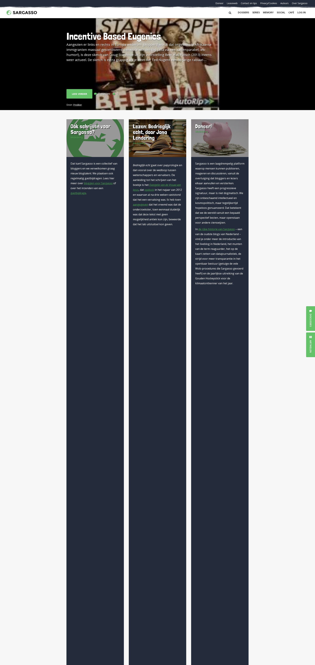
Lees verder (79, 93)
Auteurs (284, 3)
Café (291, 12)
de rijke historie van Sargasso (216, 229)
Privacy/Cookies (268, 3)
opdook (149, 190)
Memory (268, 12)
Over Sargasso (299, 3)
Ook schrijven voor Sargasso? (90, 129)
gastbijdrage (78, 193)
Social (281, 12)
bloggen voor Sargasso (98, 183)
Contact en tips (249, 3)
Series (256, 12)
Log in (301, 12)
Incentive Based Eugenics (113, 36)
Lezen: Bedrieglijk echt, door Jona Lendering (152, 132)
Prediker (77, 104)
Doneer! (203, 126)
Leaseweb (232, 3)
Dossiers (243, 12)
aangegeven (140, 204)
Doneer (219, 3)
